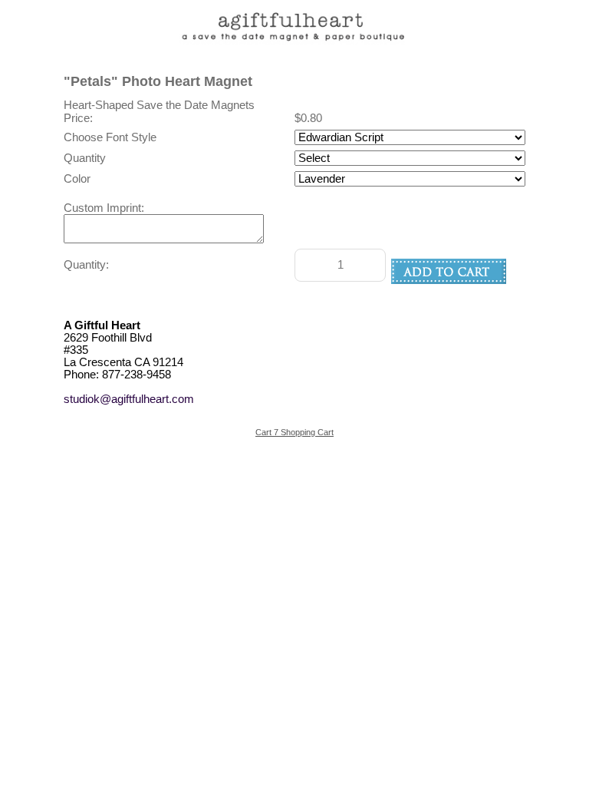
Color (77, 179)
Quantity (85, 158)
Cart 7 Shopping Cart (294, 432)
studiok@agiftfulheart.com (129, 399)
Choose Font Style (110, 137)
